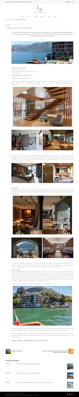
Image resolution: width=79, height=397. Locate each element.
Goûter (49, 16)
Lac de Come (41, 340)
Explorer (29, 16)
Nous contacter (36, 395)
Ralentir (22, 16)
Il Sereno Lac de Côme (28, 340)
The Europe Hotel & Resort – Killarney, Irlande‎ (28, 373)
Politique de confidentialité (28, 395)
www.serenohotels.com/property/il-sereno (21, 75)
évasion (14, 340)
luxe (47, 340)
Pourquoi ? (55, 16)
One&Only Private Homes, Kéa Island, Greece (28, 364)
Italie (36, 340)
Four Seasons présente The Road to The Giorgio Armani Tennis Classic (35, 382)
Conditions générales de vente (17, 395)
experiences (19, 340)
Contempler (42, 16)
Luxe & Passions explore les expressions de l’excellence (19, 1)
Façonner (35, 16)
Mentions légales (8, 395)
